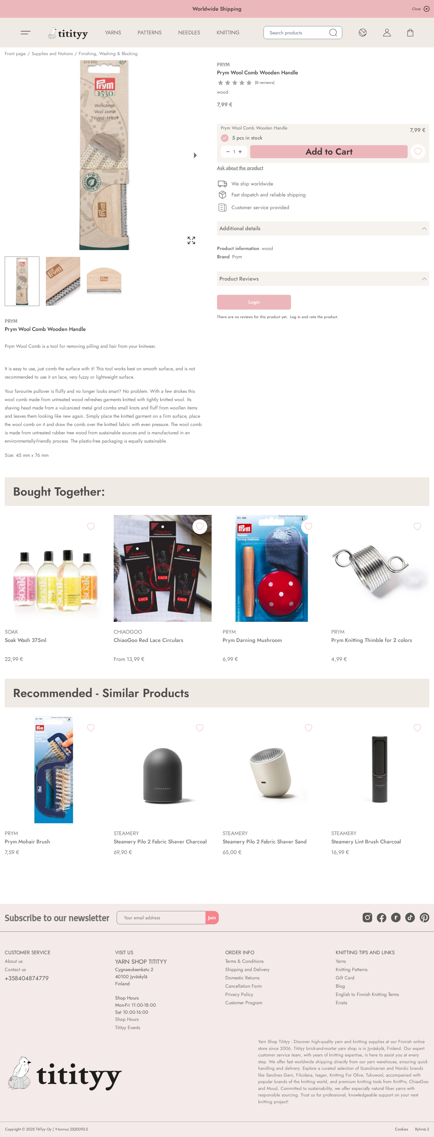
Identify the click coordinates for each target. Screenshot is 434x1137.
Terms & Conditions (244, 961)
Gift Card (345, 977)
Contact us (15, 969)
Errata (341, 1002)
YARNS (113, 32)
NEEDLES (189, 32)
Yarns (341, 961)
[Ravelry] (396, 917)
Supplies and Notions (52, 53)
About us (13, 961)
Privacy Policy (239, 994)
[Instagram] (367, 917)
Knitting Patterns (351, 969)
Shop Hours (127, 1019)
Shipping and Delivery (247, 969)
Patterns (150, 32)
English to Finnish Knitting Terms (367, 994)
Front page (15, 53)
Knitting (228, 32)
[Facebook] (381, 918)
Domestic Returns (242, 977)
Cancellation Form (243, 986)
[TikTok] (410, 917)
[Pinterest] (424, 917)
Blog (340, 986)
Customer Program (243, 1002)
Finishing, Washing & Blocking (108, 53)
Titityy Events (127, 1027)
